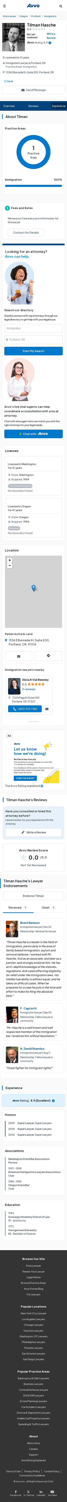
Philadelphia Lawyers (33, 1341)
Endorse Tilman (33, 896)
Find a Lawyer (33, 1265)
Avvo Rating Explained (33, 1460)
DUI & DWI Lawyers (33, 1395)
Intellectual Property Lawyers (33, 1418)
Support (33, 1454)
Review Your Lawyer (34, 1271)
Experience (59, 105)
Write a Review (51, 35)
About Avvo (33, 1443)
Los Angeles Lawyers (33, 1319)
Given (48, 907)
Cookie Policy (51, 1471)
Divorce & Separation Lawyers (33, 1412)
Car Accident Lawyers (33, 1406)
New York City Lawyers (33, 1313)
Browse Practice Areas (33, 1282)
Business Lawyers (33, 1383)
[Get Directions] (48, 656)
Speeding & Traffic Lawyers (33, 1424)
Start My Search (33, 351)
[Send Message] (18, 656)
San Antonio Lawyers (33, 1353)
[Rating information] (49, 42)
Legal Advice (34, 1277)
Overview (9, 105)
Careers (33, 1448)
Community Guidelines (32, 1475)
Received (17, 907)
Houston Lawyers (33, 1330)
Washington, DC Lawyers (34, 1336)
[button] (33, 588)
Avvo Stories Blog (33, 1288)
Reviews (33, 105)
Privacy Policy (32, 1471)
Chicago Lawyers (33, 1324)
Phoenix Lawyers (33, 1347)
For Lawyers (33, 1294)
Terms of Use (13, 1471)
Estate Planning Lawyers (33, 1401)
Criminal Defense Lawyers (33, 1389)
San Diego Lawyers (33, 1359)
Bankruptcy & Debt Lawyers (33, 1378)
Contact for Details (26, 232)
